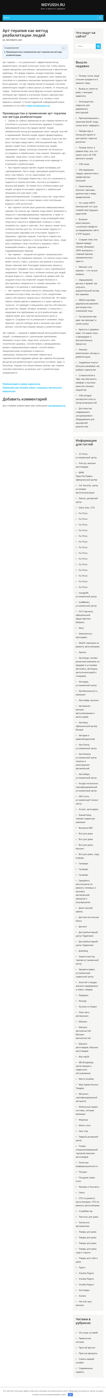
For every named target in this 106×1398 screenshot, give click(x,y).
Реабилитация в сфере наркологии (21, 384)
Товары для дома (87, 1232)
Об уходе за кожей (88, 1332)
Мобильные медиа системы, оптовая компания (87, 1110)
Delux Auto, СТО (87, 507)
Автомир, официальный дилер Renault (86, 726)
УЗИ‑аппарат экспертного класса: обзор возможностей (86, 399)
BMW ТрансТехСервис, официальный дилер (86, 476)
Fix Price (83, 513)
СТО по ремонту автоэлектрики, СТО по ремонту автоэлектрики (88, 1202)
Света (82, 1192)
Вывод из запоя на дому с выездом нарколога (87, 92)
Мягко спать (85, 1125)
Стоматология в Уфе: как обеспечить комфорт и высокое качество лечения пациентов (86, 382)
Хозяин (82, 1296)
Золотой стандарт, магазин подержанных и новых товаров (87, 986)
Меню (6, 18)
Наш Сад (83, 1131)
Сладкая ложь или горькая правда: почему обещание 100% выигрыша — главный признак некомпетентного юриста (86, 250)
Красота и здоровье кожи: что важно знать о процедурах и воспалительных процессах (87, 336)
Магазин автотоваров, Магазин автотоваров (87, 1047)
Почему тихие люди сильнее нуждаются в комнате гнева (87, 79)
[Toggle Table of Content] (62, 48)
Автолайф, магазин (89, 700)
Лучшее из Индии (88, 1006)
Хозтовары (84, 1290)
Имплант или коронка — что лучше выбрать (86, 270)
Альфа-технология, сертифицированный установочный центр (87, 787)
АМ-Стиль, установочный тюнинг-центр (87, 800)
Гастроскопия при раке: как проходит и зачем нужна (86, 320)
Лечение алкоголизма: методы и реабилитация (87, 353)
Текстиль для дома (88, 1217)
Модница (83, 1120)
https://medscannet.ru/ (38, 105)
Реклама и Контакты (89, 1187)
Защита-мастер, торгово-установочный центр (87, 960)
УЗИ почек (84, 164)
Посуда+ (83, 1172)
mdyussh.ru (53, 4)
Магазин (83, 1021)
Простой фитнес (87, 1347)
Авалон (82, 652)
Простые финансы (88, 1353)
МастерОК (84, 1057)
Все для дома (86, 839)
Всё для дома (86, 833)
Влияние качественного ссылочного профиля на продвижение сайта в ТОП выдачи (87, 226)
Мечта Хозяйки (86, 1079)
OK (70, 1395)
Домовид (83, 951)
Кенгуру (83, 1001)
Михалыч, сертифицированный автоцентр (86, 1097)
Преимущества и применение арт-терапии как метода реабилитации (34, 53)
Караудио (83, 995)
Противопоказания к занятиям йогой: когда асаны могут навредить (88, 122)
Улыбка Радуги (86, 1273)
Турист (82, 1267)
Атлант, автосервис (89, 809)
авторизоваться (56, 405)
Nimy (81, 628)
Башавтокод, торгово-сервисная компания (85, 818)
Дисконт (83, 926)
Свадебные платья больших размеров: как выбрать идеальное (87, 366)
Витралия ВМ (85, 828)
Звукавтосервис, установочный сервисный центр (86, 973)
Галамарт (83, 863)
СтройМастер (85, 1211)
